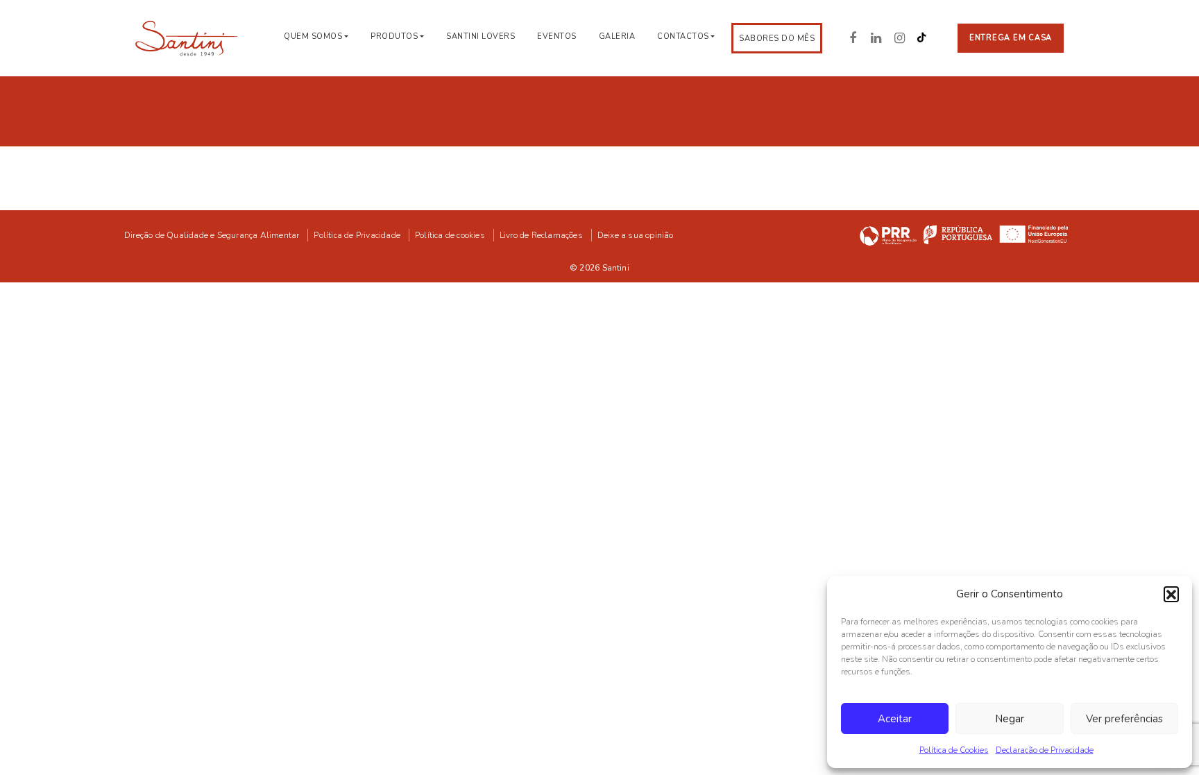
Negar (1009, 719)
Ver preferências (1124, 719)
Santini (615, 267)
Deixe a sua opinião (635, 235)
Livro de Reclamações (541, 235)
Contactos (683, 36)
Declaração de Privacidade (1045, 750)
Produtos (394, 36)
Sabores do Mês (777, 38)
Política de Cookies (954, 750)
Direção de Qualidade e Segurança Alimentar (211, 235)
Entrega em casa (1010, 38)
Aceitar (895, 719)
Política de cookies (450, 235)
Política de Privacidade (357, 235)
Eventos (557, 36)
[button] (1171, 594)
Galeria (617, 36)
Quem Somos (313, 36)
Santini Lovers (480, 36)
